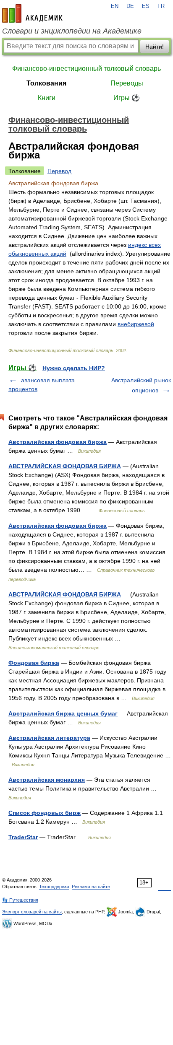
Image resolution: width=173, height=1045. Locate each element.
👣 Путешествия (20, 899)
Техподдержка (54, 886)
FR (161, 6)
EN (114, 6)
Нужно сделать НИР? (73, 368)
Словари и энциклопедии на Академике (72, 31)
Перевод (59, 171)
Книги (46, 97)
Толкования (46, 83)
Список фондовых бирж (44, 812)
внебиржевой (136, 324)
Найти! (154, 46)
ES (145, 6)
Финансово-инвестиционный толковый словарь (86, 68)
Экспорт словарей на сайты (32, 911)
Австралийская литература (49, 737)
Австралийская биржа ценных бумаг (63, 713)
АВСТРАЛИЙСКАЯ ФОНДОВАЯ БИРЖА (64, 466)
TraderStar (23, 837)
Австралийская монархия (46, 779)
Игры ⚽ (126, 97)
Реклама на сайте (91, 886)
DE (130, 6)
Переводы (126, 83)
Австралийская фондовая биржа (57, 441)
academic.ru (32, 13)
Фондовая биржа (33, 662)
